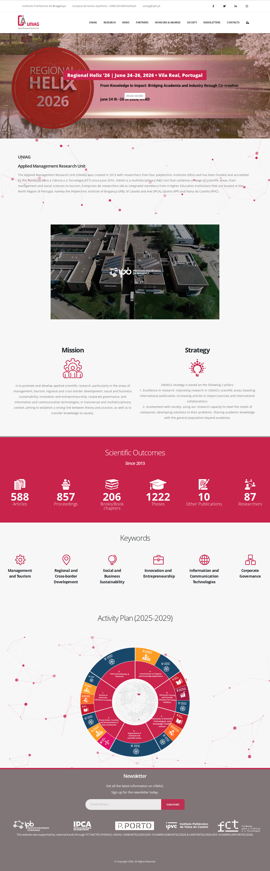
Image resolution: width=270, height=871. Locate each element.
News (125, 22)
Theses (158, 504)
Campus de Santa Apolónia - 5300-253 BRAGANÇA (104, 6)
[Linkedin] (236, 6)
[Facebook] (213, 6)
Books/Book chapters (112, 506)
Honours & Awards (168, 22)
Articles (20, 504)
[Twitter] (224, 6)
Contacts (233, 22)
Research (110, 22)
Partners (142, 22)
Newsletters (211, 22)
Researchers (250, 504)
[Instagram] (247, 6)
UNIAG (93, 22)
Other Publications (204, 504)
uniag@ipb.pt (151, 6)
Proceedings (66, 504)
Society (192, 22)
